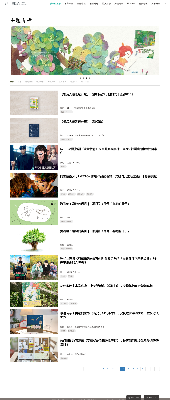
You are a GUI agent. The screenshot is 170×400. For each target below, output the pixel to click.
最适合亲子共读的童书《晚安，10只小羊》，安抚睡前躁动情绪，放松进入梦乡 (109, 315)
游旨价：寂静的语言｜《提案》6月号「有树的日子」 (95, 203)
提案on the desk (66, 112)
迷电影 (63, 194)
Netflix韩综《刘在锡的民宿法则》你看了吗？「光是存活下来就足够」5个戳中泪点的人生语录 (108, 260)
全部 (12, 82)
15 (138, 369)
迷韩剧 (63, 167)
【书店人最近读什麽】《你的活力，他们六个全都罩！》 (97, 94)
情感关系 (89, 194)
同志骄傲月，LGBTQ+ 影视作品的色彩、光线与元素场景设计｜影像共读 (108, 176)
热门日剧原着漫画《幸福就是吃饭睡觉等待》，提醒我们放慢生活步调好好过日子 (109, 342)
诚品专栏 (40, 82)
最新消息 (94, 3)
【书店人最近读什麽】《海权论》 (82, 121)
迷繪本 (63, 331)
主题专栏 (81, 3)
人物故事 (51, 82)
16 (143, 369)
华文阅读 (64, 303)
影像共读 (80, 194)
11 (117, 369)
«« (86, 369)
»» (157, 369)
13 (128, 369)
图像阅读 (71, 331)
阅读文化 (74, 82)
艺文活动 (106, 3)
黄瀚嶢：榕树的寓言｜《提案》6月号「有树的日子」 (95, 231)
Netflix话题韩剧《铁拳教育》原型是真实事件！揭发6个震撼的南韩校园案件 (108, 150)
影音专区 (69, 3)
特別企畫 (29, 82)
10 (112, 369)
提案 (20, 82)
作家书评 (73, 303)
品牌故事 (62, 82)
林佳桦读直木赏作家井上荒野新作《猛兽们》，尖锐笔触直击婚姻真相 (106, 285)
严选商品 (118, 3)
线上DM (131, 3)
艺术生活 (85, 82)
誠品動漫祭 (55, 3)
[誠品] (16, 3)
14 (133, 369)
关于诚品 (155, 3)
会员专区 (143, 3)
